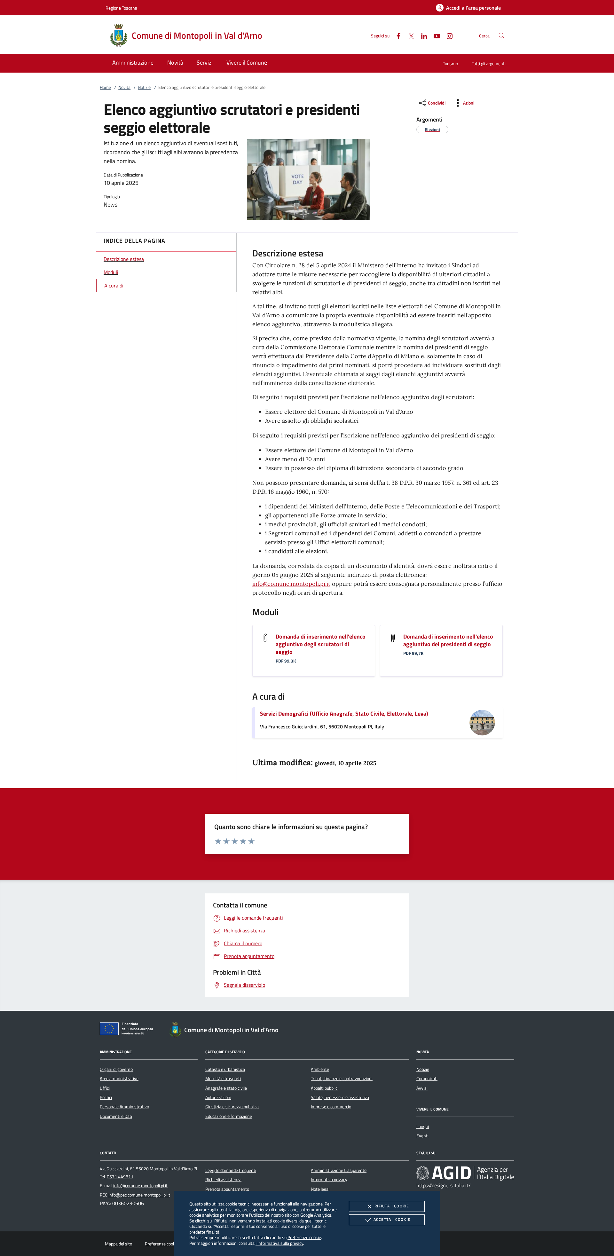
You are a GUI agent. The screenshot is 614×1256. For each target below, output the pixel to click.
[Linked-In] (421, 35)
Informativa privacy (329, 1179)
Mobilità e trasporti (223, 1078)
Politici (106, 1097)
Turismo (450, 63)
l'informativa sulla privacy (279, 1243)
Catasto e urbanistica (225, 1069)
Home (105, 87)
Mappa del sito (118, 1243)
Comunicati (426, 1078)
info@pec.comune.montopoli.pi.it (139, 1194)
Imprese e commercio (331, 1106)
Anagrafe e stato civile (226, 1088)
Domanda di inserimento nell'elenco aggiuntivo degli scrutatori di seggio (321, 644)
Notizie (144, 87)
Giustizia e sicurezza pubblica (232, 1106)
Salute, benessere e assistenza (340, 1097)
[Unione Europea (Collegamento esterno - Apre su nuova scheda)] (128, 1030)
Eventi (422, 1135)
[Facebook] (396, 35)
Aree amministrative (119, 1078)
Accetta (392, 1219)
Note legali (320, 1189)
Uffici (105, 1088)
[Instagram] (447, 35)
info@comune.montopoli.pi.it (291, 583)
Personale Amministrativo (124, 1106)
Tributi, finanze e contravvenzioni (342, 1078)
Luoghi (422, 1126)
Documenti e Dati (116, 1116)
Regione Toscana (121, 7)
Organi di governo (116, 1069)
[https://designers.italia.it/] (465, 1172)
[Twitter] (408, 35)
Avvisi (422, 1088)
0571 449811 (120, 1176)
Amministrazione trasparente (338, 1170)
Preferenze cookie (304, 1237)
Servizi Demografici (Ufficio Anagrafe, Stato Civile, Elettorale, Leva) (344, 713)
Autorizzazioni (218, 1097)
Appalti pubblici (324, 1088)
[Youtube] (434, 35)
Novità (124, 87)
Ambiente (320, 1069)
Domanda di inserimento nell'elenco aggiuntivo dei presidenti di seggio (448, 640)
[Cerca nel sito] (501, 36)
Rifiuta (391, 1206)
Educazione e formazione (228, 1116)
